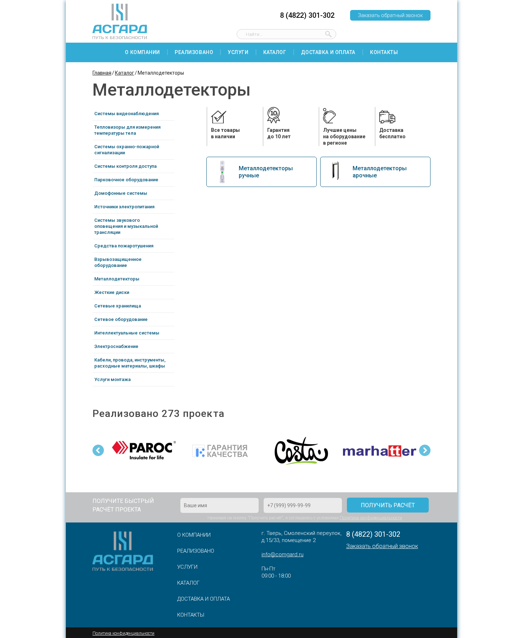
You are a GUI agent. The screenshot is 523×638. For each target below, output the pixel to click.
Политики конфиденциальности (371, 517)
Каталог (274, 52)
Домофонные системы (120, 193)
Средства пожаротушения (123, 245)
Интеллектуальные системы (126, 333)
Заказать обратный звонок (390, 15)
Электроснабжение (116, 346)
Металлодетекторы (116, 279)
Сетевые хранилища (117, 306)
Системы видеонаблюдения (126, 113)
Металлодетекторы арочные (380, 172)
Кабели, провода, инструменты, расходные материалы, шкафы (129, 363)
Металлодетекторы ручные (266, 172)
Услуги (238, 52)
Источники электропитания (124, 206)
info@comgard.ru (282, 554)
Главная (102, 73)
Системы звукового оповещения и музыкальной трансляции (126, 226)
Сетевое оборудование (121, 319)
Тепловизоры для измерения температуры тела (127, 130)
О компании (142, 52)
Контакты (384, 52)
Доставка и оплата (328, 52)
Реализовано (194, 52)
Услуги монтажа (112, 379)
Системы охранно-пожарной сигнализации (126, 149)
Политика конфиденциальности (123, 633)
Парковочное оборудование (126, 179)
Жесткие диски (111, 292)
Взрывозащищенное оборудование (118, 262)
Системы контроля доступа (125, 166)
